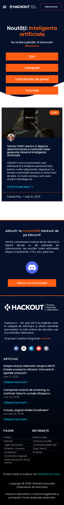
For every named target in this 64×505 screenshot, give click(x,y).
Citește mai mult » (20, 187)
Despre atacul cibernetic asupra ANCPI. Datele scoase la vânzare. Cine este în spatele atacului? (29, 369)
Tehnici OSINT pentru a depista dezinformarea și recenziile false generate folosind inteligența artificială (28, 150)
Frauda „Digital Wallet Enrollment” (26, 410)
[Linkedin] (31, 348)
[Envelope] (38, 348)
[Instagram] (23, 348)
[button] (4, 7)
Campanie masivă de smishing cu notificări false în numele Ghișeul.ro (26, 391)
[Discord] (46, 348)
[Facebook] (16, 348)
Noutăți (16, 28)
